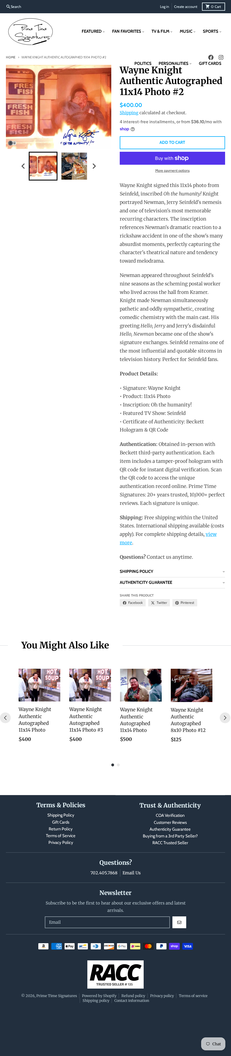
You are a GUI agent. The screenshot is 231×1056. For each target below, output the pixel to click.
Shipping (129, 112)
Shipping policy (96, 1000)
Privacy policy (162, 995)
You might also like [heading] (65, 645)
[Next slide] (94, 166)
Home (10, 57)
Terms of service (193, 995)
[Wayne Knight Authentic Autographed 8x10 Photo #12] (191, 685)
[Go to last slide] (23, 166)
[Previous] (5, 717)
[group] (43, 166)
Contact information (131, 1000)
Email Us (132, 872)
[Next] (225, 717)
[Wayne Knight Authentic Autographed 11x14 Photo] (39, 685)
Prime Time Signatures (56, 995)
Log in (164, 7)
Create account (185, 7)
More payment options (172, 170)
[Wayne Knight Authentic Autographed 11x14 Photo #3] (90, 685)
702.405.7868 (103, 872)
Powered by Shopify (99, 995)
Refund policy (133, 995)
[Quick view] (54, 695)
